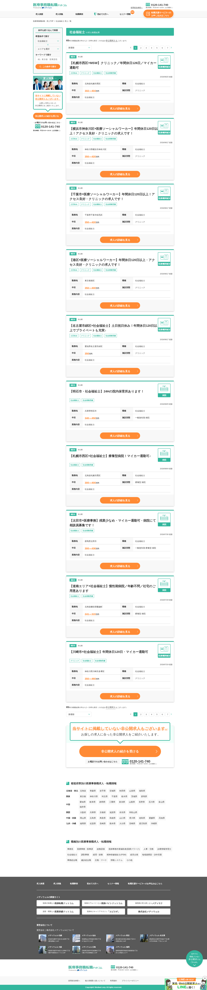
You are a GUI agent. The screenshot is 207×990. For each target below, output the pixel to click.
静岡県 (102, 802)
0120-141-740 (159, 4)
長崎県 (103, 823)
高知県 (162, 818)
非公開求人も (112, 40)
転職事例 (79, 14)
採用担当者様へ (137, 8)
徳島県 (142, 818)
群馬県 (144, 796)
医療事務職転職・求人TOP (43, 21)
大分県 (122, 823)
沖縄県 (154, 823)
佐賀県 (93, 823)
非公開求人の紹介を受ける (47, 116)
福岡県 (83, 823)
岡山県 (83, 818)
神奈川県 (94, 796)
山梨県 (132, 802)
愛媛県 (152, 818)
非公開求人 (111, 707)
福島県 (142, 791)
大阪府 (83, 812)
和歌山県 (133, 812)
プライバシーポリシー (130, 981)
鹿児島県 (143, 823)
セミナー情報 (125, 13)
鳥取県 (103, 818)
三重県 (112, 802)
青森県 (93, 791)
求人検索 (39, 14)
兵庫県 (93, 812)
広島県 (93, 818)
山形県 (132, 791)
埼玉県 (105, 796)
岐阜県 (92, 802)
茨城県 (134, 796)
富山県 (161, 802)
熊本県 (112, 823)
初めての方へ (92, 883)
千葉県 (114, 796)
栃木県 (124, 796)
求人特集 (59, 14)
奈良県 (122, 812)
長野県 (142, 802)
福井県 (83, 807)
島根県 (112, 818)
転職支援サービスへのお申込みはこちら (145, 883)
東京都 (83, 796)
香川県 (132, 818)
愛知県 (83, 802)
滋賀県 (112, 812)
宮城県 (112, 791)
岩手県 (103, 791)
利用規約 (113, 981)
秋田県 (122, 791)
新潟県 (122, 802)
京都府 (103, 812)
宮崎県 (132, 823)
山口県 (122, 818)
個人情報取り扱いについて (95, 981)
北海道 (83, 791)
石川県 (152, 802)
